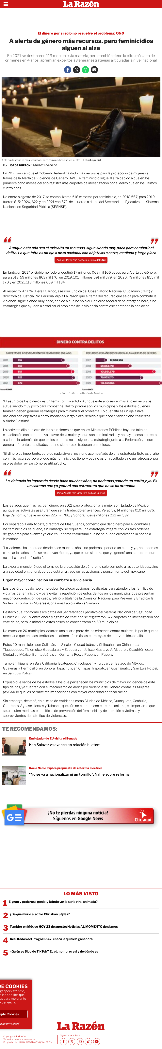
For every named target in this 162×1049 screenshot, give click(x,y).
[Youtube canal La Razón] (96, 1041)
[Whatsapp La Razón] (85, 69)
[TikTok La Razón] (88, 1041)
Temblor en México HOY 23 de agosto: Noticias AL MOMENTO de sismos (64, 926)
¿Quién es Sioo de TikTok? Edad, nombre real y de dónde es (54, 951)
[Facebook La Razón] (67, 69)
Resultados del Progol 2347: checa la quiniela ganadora (51, 939)
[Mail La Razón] (94, 69)
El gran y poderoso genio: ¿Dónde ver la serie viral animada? (53, 902)
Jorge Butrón (19, 165)
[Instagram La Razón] (80, 1041)
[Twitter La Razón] (76, 69)
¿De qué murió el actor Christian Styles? (40, 914)
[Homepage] (81, 4)
